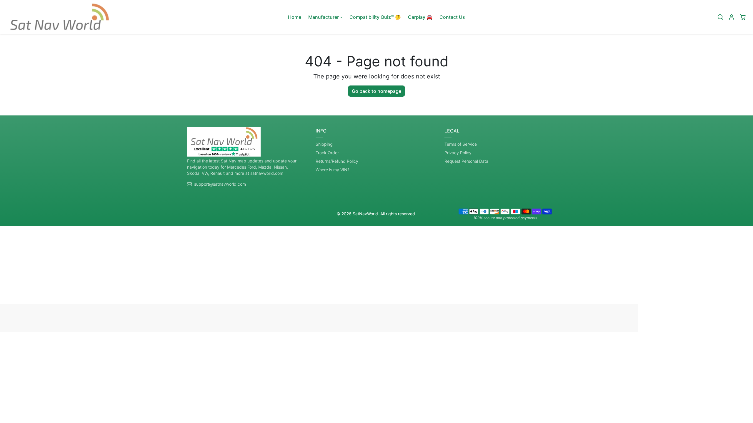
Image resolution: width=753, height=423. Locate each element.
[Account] (731, 17)
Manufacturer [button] (323, 17)
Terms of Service (460, 144)
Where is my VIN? (332, 169)
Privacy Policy (458, 152)
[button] (720, 17)
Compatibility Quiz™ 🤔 (375, 17)
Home (294, 17)
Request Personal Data (466, 161)
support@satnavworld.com (220, 184)
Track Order (327, 152)
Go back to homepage (376, 91)
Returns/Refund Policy (337, 161)
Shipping (324, 144)
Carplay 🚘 (420, 17)
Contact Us (452, 17)
